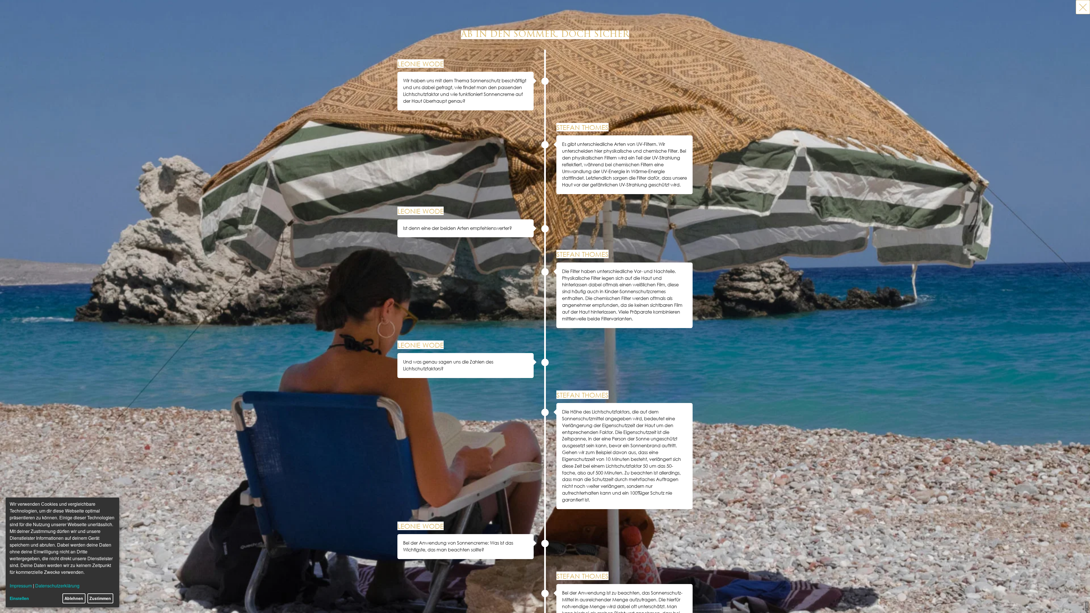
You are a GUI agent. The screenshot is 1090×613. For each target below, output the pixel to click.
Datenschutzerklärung (57, 585)
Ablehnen (73, 598)
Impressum (21, 585)
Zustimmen (100, 598)
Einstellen (19, 598)
